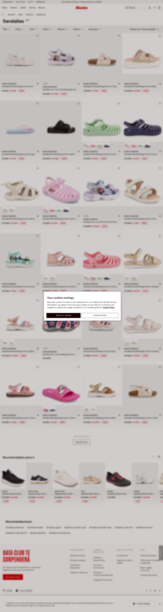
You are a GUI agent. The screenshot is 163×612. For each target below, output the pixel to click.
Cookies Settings (100, 315)
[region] (82, 306)
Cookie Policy (109, 307)
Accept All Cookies (63, 315)
